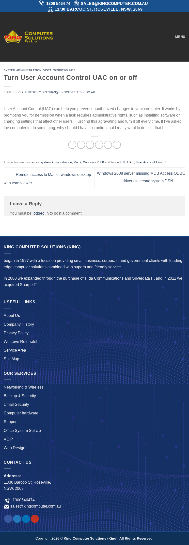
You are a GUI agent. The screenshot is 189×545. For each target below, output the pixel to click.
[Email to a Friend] (99, 145)
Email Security (16, 404)
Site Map (11, 359)
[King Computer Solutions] (28, 37)
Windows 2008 (64, 70)
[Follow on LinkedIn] (26, 519)
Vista (47, 70)
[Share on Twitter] (90, 145)
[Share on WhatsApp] (72, 145)
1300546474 (23, 500)
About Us (12, 315)
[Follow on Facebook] (8, 519)
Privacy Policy (16, 333)
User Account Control (151, 162)
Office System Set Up (22, 430)
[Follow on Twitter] (17, 519)
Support (10, 422)
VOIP (8, 439)
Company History (19, 324)
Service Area (15, 350)
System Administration (23, 70)
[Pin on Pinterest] (108, 145)
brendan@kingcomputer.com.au (68, 92)
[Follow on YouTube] (35, 519)
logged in (40, 213)
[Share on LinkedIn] (117, 145)
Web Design (14, 448)
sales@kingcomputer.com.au (35, 506)
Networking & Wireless (24, 387)
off (123, 162)
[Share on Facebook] (81, 145)
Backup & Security (20, 396)
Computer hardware (21, 413)
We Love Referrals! (20, 342)
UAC (130, 162)
